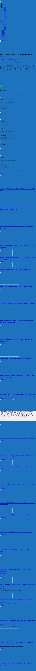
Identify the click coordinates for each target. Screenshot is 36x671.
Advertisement (6, 670)
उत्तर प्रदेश (5, 24)
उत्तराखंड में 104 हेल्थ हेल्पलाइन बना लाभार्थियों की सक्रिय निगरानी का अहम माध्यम (17, 467)
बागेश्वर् (5, 18)
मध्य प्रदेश (5, 29)
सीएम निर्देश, (3, 128)
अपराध (1, 553)
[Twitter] (18, 85)
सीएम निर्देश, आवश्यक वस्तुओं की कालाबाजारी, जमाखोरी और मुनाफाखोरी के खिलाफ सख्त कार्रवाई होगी (15, 419)
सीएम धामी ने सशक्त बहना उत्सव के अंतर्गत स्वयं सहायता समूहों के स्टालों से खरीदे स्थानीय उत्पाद (14, 415)
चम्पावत (5, 12)
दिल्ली (5, 25)
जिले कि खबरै (4, 7)
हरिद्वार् (4, 20)
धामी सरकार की (3, 135)
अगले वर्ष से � (3, 157)
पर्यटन (3, 31)
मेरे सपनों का (3, 107)
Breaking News (12, 59)
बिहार (4, 26)
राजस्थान (5, 23)
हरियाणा (5, 28)
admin (5, 573)
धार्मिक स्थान (3, 32)
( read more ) (23, 412)
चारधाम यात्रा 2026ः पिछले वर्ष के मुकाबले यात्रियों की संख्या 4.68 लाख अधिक (16, 532)
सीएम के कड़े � (3, 165)
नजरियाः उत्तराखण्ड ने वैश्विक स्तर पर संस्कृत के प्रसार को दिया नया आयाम (14, 549)
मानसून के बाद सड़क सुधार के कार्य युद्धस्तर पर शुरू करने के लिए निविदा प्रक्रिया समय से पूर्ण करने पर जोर (15, 417)
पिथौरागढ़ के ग (3, 143)
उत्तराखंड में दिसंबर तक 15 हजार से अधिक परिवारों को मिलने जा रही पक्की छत (15, 358)
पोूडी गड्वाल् (5, 17)
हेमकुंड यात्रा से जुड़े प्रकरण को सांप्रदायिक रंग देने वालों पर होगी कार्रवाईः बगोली (16, 600)
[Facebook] (18, 84)
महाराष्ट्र (5, 27)
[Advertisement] (18, 77)
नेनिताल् (5, 15)
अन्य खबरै (3, 38)
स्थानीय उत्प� (3, 99)
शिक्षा (3, 37)
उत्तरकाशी (5, 9)
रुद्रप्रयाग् (5, 19)
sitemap (15, 670)
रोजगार (3, 35)
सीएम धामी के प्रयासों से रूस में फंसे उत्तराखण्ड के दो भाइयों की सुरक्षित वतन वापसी (16, 515)
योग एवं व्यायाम (4, 34)
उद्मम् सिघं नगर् (5, 10)
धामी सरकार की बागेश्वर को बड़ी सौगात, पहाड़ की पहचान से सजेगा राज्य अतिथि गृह (16, 269)
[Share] (18, 88)
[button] (2, 2)
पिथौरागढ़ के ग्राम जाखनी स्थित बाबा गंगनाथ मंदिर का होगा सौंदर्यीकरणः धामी (16, 287)
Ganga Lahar (8, 59)
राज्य (2, 6)
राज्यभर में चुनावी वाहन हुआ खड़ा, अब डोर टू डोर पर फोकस (9, 93)
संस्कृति (3, 33)
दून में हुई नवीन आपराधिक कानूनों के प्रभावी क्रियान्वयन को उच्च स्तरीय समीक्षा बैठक (17, 643)
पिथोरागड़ (5, 16)
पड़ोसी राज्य (3, 21)
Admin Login (19, 670)
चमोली (5, 11)
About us (1, 670)
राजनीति (3, 5)
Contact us (11, 670)
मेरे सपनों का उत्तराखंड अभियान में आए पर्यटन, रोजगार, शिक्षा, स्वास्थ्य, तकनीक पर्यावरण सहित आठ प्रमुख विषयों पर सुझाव (16, 209)
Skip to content (2, 0)
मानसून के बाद (3, 121)
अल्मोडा (5, 8)
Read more (2, 576)
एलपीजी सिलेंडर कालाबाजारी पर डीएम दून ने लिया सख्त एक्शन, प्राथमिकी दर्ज (16, 663)
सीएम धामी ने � (3, 114)
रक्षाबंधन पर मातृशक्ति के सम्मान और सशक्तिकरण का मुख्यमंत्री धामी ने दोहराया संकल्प (17, 304)
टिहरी (4, 13)
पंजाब (4, 22)
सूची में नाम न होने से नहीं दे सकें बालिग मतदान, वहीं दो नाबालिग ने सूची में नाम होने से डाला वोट (14, 94)
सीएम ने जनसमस (3, 150)
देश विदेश (3, 30)
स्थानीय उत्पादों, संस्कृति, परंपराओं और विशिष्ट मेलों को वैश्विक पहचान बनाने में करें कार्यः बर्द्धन (14, 411)
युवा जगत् (16, 59)
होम (2, 4)
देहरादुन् (5, 14)
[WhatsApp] (18, 87)
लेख (2, 36)
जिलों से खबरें (2, 173)
